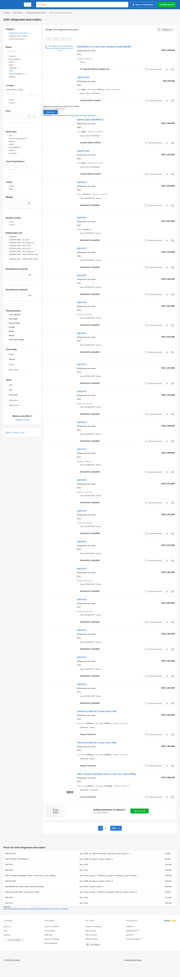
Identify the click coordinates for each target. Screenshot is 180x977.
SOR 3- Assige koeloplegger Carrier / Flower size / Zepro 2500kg (106, 774)
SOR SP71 (82, 248)
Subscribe (50, 112)
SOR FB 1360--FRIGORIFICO (90, 120)
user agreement (90, 115)
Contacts (7, 935)
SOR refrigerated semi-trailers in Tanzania (52, 909)
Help (5, 931)
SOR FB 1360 (83, 77)
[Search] (38, 4)
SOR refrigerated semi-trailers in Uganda (19, 909)
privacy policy (74, 115)
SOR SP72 (82, 182)
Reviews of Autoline (52, 939)
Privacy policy (49, 931)
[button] (166, 69)
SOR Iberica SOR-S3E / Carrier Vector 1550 (96, 711)
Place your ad (139, 811)
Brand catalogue (50, 943)
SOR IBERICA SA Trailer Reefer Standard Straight (104, 47)
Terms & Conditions (52, 926)
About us (7, 926)
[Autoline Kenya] (12, 5)
